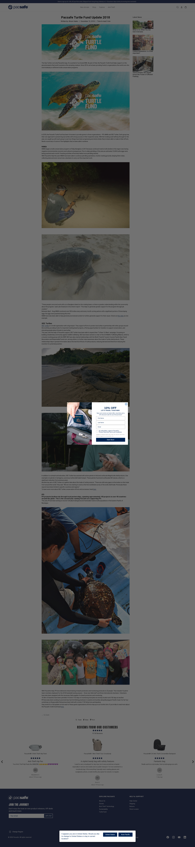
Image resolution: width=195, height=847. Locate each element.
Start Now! (110, 440)
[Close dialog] (126, 404)
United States (110, 835)
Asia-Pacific (125, 835)
